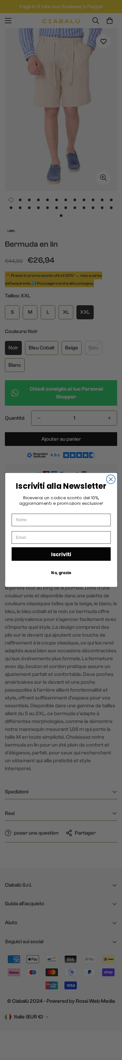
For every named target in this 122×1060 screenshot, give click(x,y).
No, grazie (61, 572)
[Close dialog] (110, 479)
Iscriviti (61, 554)
